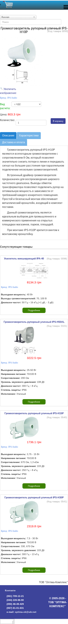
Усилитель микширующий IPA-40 (24, 258)
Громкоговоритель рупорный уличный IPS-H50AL (34, 321)
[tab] (8, 135)
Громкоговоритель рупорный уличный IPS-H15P (34, 413)
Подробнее (34, 310)
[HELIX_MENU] (66, 8)
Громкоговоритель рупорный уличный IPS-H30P (34, 497)
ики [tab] (29, 135)
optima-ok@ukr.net (25, 612)
